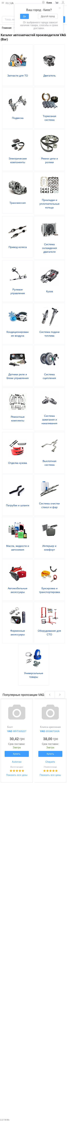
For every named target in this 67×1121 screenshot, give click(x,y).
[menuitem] (46, 3)
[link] (7, 28)
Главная (7, 27)
